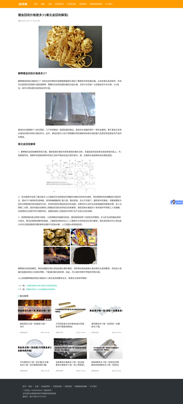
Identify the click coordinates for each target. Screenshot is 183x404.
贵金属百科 (59, 4)
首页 (36, 4)
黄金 (43, 4)
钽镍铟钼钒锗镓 (96, 4)
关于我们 (109, 4)
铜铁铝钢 (82, 4)
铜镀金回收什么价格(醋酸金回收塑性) (40, 289)
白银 (50, 4)
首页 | (25, 386)
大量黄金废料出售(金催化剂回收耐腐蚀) (41, 285)
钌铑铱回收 (71, 4)
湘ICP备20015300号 (38, 396)
